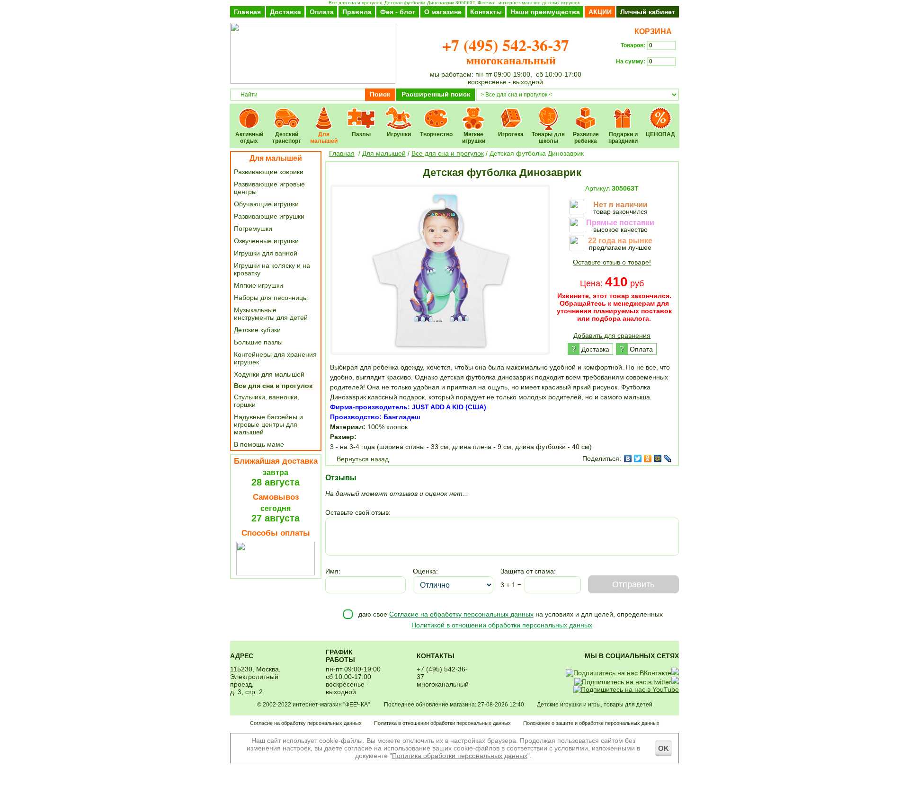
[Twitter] (638, 458)
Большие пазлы (258, 342)
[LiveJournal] (668, 458)
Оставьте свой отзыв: (358, 512)
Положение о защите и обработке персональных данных (591, 723)
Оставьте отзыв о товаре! (612, 262)
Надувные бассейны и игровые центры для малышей (268, 424)
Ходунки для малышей (269, 374)
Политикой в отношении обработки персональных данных (501, 625)
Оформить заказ (647, 78)
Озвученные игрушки (266, 241)
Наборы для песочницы (271, 297)
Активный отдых (249, 112)
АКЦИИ (600, 12)
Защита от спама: (528, 571)
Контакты (486, 12)
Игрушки (399, 112)
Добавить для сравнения (612, 335)
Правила (357, 12)
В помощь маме (259, 444)
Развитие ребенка (586, 112)
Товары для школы (548, 112)
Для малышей (324, 112)
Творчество (436, 112)
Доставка (285, 12)
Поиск (380, 94)
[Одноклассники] (648, 458)
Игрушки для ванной (265, 253)
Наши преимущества (545, 12)
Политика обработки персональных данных (459, 755)
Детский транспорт (286, 112)
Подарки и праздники (623, 112)
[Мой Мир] (658, 458)
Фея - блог (397, 12)
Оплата (322, 12)
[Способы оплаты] (275, 573)
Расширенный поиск (435, 94)
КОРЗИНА (651, 31)
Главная (247, 12)
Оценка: (425, 571)
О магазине (443, 12)
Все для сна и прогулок (273, 385)
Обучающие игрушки (266, 204)
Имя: (332, 571)
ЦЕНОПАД (660, 112)
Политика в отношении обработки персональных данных (442, 723)
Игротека (511, 112)
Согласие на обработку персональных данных (461, 614)
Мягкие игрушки (473, 112)
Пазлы (361, 112)
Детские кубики (257, 330)
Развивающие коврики (268, 172)
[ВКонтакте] (628, 458)
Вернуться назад (363, 459)
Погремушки (253, 228)
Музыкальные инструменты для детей (271, 313)
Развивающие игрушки (269, 216)
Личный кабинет (647, 12)
